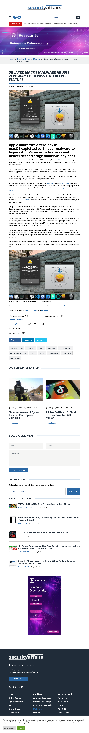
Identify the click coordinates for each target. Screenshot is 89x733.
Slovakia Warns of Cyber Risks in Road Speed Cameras (24, 415)
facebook (16, 340)
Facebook (45, 310)
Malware (36, 59)
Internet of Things (42, 701)
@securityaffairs (31, 310)
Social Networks (65, 694)
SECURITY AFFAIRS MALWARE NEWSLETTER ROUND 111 (45, 532)
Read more (15, 423)
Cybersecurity (30, 348)
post (74, 211)
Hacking (41, 348)
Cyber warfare (23, 552)
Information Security (65, 348)
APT (11, 705)
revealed (50, 183)
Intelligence (39, 694)
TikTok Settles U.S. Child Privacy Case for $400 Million (26, 24)
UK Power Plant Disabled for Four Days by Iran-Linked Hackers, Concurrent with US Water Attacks (49, 547)
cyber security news (16, 348)
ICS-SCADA (63, 701)
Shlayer (60, 160)
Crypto (61, 705)
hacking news (51, 348)
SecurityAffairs (15, 358)
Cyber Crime (22, 523)
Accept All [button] (21, 728)
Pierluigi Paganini (17, 86)
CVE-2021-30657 (23, 200)
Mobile (36, 712)
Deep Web (14, 712)
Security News (66, 353)
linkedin (29, 340)
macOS (33, 353)
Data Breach (15, 709)
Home (11, 59)
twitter (42, 340)
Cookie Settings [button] (9, 728)
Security (21, 536)
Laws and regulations (26, 507)
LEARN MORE (18, 679)
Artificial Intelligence (43, 698)
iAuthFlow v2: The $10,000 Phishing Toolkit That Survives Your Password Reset (48, 518)
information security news (18, 353)
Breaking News (23, 59)
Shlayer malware (65, 183)
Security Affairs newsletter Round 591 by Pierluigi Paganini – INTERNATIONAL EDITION (47, 562)
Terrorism (62, 698)
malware (42, 353)
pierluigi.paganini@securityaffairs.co (23, 672)
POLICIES (62, 709)
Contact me (63, 712)
